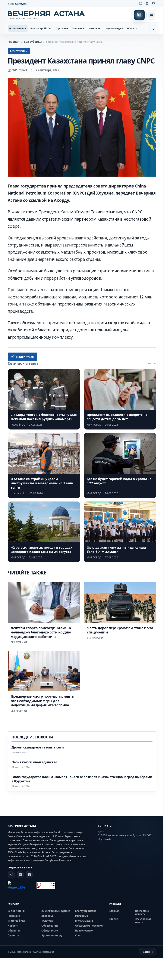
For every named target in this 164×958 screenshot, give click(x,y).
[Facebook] (153, 3)
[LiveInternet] (31, 885)
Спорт (78, 935)
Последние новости (142, 912)
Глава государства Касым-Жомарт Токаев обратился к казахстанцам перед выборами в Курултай (82, 779)
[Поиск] (152, 28)
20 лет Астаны (16, 910)
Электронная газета (143, 920)
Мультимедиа (114, 28)
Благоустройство (40, 28)
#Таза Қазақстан (18, 3)
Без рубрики (33, 42)
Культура (47, 920)
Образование (49, 925)
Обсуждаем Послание (89, 925)
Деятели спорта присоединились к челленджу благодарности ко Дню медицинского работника (41, 632)
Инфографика (16, 920)
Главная (13, 42)
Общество (14, 930)
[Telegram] (147, 3)
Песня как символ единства (34, 762)
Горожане (62, 28)
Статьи (113, 919)
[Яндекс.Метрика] (17, 885)
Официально (49, 930)
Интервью (94, 28)
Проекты (13, 935)
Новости (132, 28)
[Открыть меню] (151, 15)
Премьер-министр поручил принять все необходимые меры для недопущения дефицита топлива (42, 700)
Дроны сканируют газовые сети (38, 747)
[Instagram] (141, 3)
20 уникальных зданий (55, 910)
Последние (19, 28)
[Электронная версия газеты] (139, 15)
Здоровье (78, 28)
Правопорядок (84, 930)
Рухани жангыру (51, 935)
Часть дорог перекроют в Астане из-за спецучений (120, 630)
